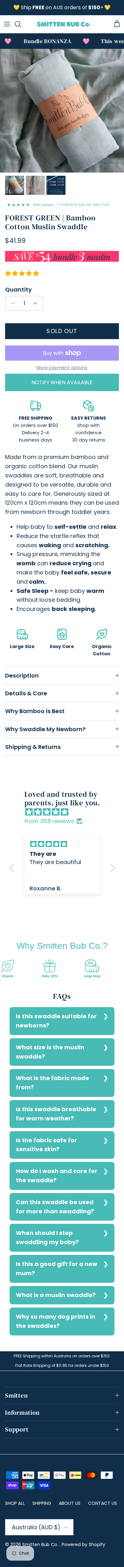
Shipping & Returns (33, 747)
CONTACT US (102, 1503)
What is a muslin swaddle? (56, 1295)
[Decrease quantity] (11, 303)
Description (22, 675)
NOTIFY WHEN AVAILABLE (62, 382)
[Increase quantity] (37, 303)
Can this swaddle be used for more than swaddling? (55, 1206)
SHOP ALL (15, 1503)
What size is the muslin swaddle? (50, 1051)
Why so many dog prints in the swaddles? (55, 1321)
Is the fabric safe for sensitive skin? (46, 1144)
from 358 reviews (49, 821)
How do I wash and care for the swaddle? (56, 1175)
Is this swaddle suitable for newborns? (56, 1020)
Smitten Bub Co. (40, 1544)
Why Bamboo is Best (35, 711)
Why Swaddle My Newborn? (45, 729)
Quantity (18, 289)
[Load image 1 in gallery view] (62, 111)
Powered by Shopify (83, 1544)
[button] (13, 868)
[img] (65, 812)
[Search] (21, 24)
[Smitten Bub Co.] (63, 24)
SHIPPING (41, 1503)
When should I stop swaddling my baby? (47, 1237)
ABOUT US (69, 1503)
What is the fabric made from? (52, 1082)
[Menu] (7, 24)
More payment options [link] (62, 367)
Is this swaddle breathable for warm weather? (56, 1113)
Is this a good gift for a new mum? (56, 1268)
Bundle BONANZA (41, 41)
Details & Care (26, 693)
